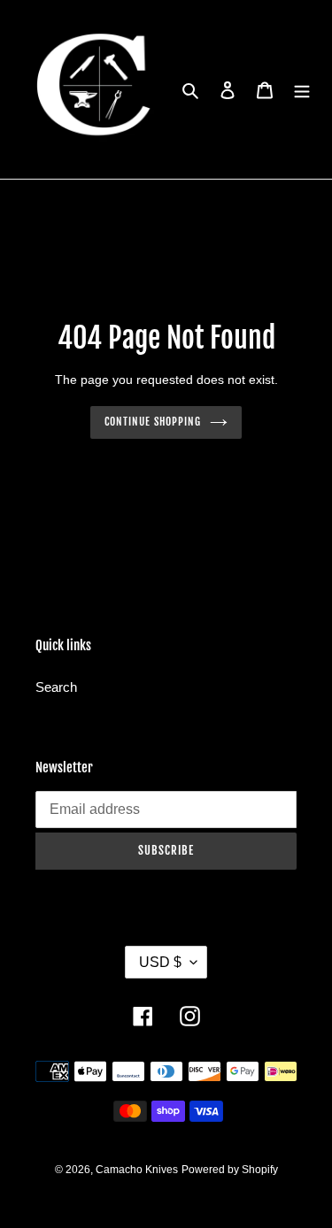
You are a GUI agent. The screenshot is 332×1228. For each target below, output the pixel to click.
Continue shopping (152, 421)
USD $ (160, 962)
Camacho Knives (137, 1169)
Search (56, 687)
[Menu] (301, 90)
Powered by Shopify (229, 1169)
